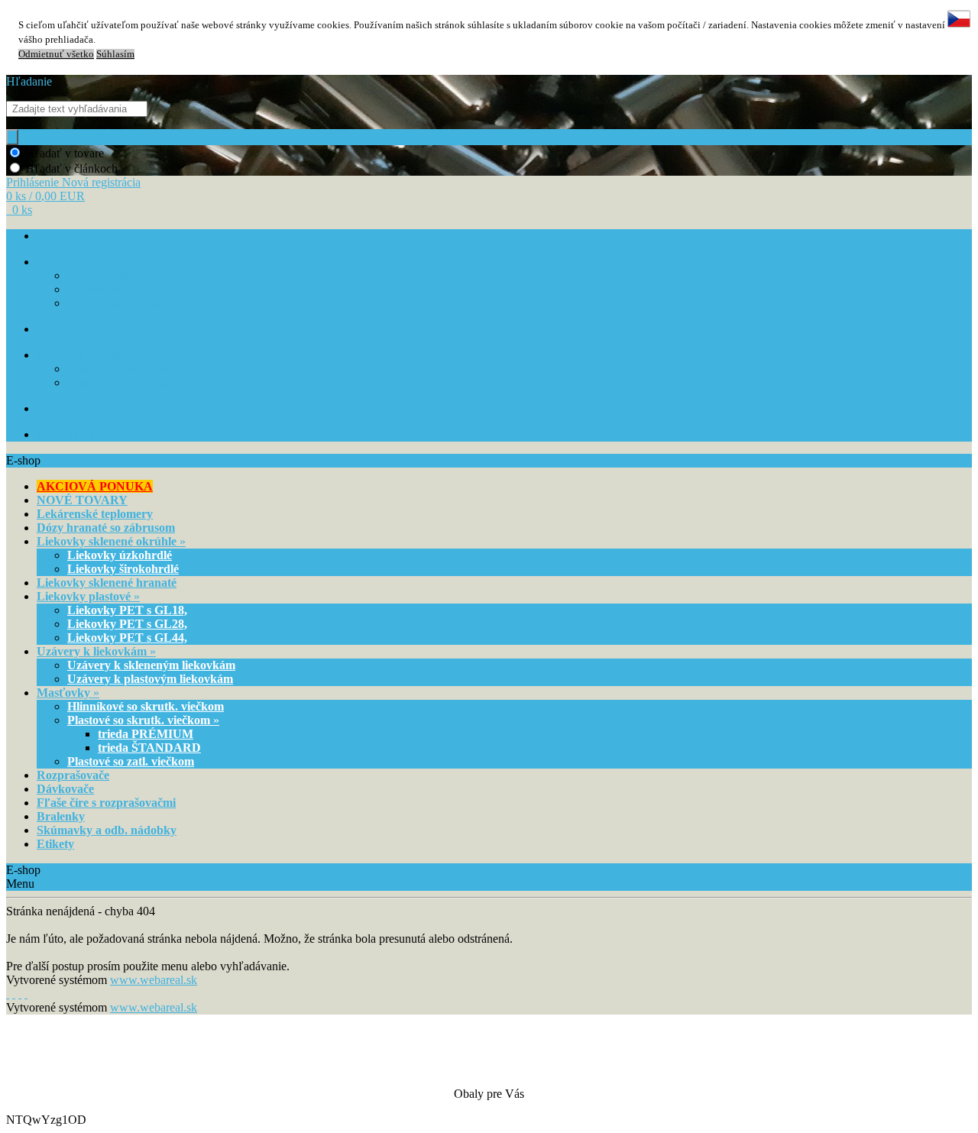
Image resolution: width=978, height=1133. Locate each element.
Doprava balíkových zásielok (129, 369)
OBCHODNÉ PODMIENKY (100, 262)
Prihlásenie (34, 182)
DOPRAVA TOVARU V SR (97, 355)
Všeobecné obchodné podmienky (138, 276)
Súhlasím (115, 54)
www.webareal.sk (153, 979)
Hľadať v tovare (64, 153)
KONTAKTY (66, 435)
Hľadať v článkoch (71, 168)
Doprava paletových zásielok (129, 383)
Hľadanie (29, 81)
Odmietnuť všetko (56, 54)
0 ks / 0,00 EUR (45, 195)
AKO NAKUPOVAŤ (82, 329)
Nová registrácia (101, 182)
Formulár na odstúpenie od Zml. (137, 303)
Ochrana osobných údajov (123, 290)
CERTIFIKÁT (68, 409)
